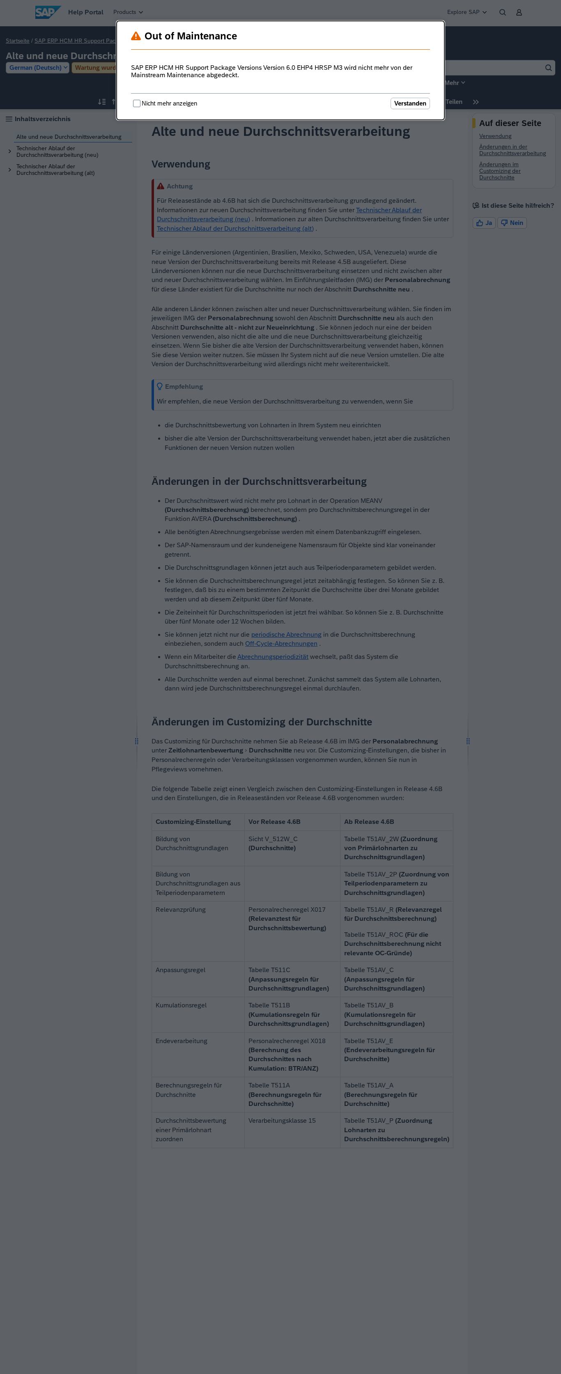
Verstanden (410, 103)
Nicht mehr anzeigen (169, 103)
